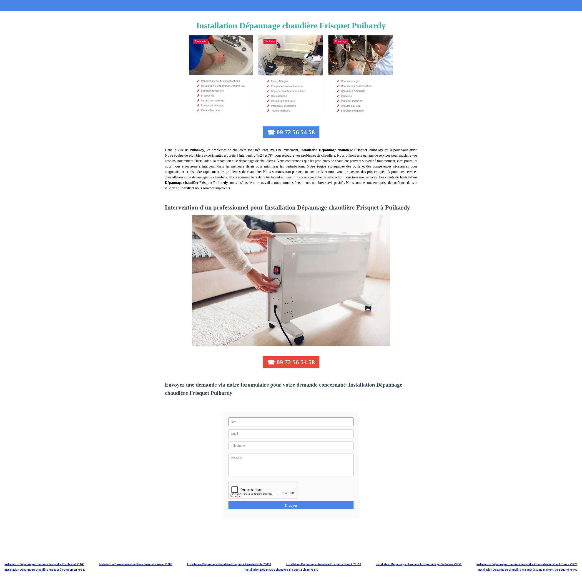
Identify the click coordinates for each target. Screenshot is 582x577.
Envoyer (291, 505)
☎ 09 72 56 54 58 (291, 132)
